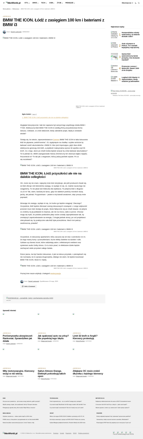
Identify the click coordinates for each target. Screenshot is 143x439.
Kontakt (62, 433)
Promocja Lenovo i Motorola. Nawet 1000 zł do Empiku (130, 68)
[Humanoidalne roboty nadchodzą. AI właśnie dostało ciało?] (114, 34)
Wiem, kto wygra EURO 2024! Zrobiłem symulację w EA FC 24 (67, 416)
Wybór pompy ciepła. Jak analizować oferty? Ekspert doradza (20, 404)
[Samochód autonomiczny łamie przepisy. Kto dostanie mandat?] (114, 56)
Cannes (56, 140)
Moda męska (7, 413)
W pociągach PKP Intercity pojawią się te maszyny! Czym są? (114, 422)
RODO (75, 433)
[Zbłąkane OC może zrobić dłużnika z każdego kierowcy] (89, 357)
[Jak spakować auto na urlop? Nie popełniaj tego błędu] (54, 322)
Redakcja (55, 433)
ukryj (34, 114)
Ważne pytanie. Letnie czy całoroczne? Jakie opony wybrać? (112, 407)
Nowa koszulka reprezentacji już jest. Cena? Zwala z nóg (18, 422)
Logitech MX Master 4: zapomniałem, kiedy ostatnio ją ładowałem (131, 79)
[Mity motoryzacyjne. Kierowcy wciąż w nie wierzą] (19, 357)
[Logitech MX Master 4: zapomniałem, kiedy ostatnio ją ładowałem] (114, 79)
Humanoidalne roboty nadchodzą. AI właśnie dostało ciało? (131, 35)
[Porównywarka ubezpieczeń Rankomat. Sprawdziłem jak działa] (19, 322)
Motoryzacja (15, 9)
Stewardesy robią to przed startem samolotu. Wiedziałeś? (113, 419)
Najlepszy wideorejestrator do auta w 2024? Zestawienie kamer (113, 401)
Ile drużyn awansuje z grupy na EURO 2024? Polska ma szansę (67, 419)
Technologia (54, 398)
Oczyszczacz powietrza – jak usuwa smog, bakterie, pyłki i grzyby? (21, 401)
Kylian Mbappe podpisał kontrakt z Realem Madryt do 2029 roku (67, 422)
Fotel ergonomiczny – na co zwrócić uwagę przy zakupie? (66, 401)
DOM (4, 398)
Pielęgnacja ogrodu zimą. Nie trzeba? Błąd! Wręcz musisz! (19, 407)
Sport (52, 413)
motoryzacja (55, 273)
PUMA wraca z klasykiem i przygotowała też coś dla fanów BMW (21, 419)
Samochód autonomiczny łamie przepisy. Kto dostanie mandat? (131, 57)
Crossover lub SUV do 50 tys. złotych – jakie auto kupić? (111, 404)
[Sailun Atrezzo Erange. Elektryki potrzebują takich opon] (54, 357)
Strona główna (7, 9)
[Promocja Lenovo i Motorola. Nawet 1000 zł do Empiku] (114, 68)
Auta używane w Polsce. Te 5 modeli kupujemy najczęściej (130, 46)
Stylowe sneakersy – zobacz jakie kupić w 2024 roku (17, 416)
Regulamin (68, 433)
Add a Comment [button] (29, 286)
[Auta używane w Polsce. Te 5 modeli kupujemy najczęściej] (114, 45)
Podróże (99, 413)
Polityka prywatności (83, 433)
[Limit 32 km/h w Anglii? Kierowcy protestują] (89, 322)
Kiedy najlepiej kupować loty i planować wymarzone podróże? (114, 416)
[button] (4, 3)
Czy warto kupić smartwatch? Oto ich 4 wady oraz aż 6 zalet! (66, 407)
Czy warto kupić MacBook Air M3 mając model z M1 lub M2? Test (68, 404)
